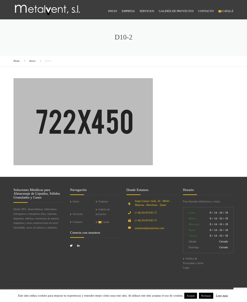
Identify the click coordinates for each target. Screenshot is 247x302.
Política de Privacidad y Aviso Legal (193, 263)
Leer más (222, 295)
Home (17, 60)
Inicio (112, 11)
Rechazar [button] (206, 295)
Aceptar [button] (191, 295)
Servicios (147, 11)
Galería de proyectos (176, 11)
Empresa (128, 11)
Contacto (206, 11)
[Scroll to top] (227, 281)
